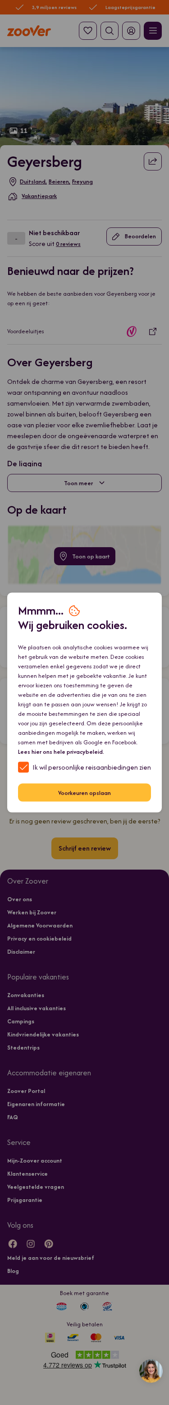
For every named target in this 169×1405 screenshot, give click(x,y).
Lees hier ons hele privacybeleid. (61, 751)
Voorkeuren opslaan (84, 792)
